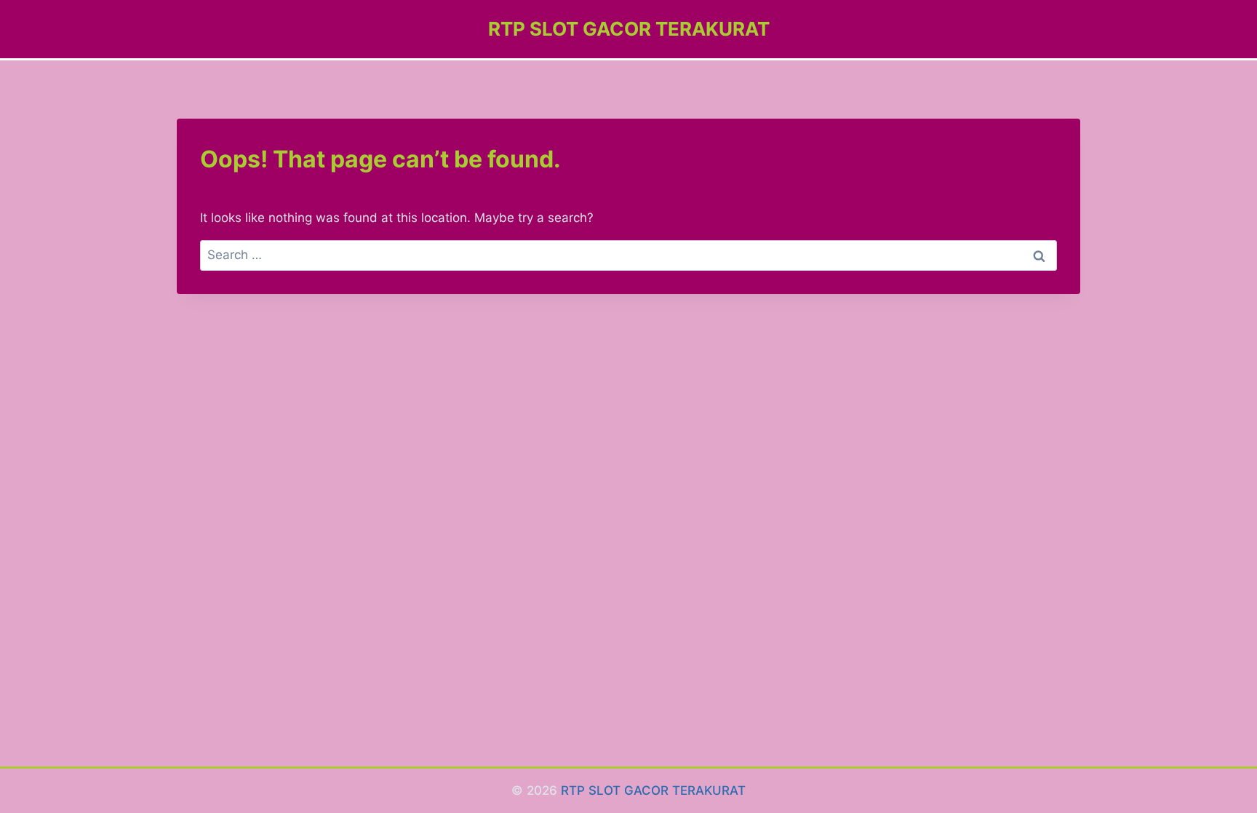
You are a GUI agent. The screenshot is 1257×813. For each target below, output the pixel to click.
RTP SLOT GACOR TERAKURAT (653, 790)
